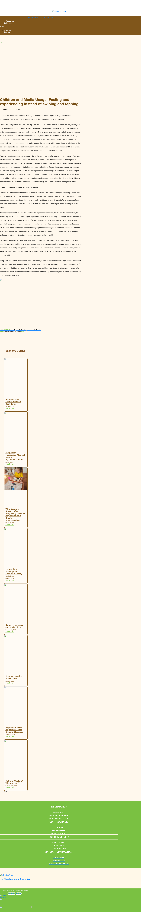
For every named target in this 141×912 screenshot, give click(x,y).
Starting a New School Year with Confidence (13, 401)
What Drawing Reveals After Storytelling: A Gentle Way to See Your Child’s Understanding (15, 514)
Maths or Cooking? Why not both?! (14, 782)
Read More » (9, 408)
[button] (3, 27)
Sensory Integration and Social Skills (14, 626)
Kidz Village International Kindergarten (15, 879)
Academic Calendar (9, 22)
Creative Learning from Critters (13, 677)
